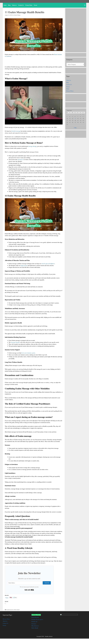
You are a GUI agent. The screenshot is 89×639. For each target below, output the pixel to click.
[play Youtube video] (34, 103)
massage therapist (15, 342)
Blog (9, 5)
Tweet (6, 597)
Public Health (17, 609)
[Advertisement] (30, 62)
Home (5, 5)
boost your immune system (28, 353)
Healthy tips (34, 621)
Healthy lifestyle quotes (37, 619)
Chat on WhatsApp (36, 615)
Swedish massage (16, 131)
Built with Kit (29, 590)
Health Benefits (9, 609)
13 (75, 118)
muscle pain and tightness (48, 263)
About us (14, 5)
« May (75, 127)
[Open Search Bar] (84, 5)
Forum (35, 5)
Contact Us (21, 5)
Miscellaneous (35, 626)
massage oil (21, 159)
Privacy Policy (28, 5)
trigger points (24, 265)
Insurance (33, 623)
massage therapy (32, 146)
